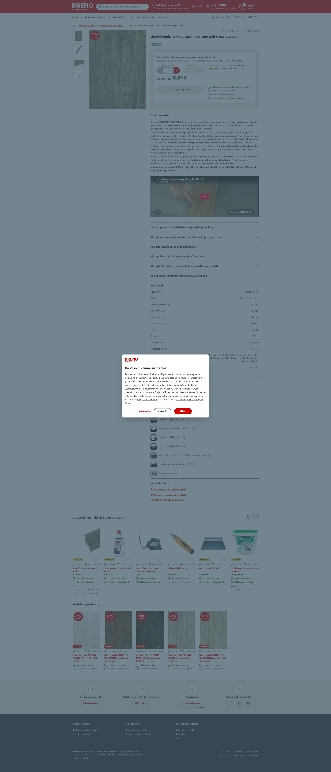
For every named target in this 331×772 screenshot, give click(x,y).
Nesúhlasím (162, 411)
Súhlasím (183, 411)
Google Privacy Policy (147, 399)
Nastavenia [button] (145, 411)
